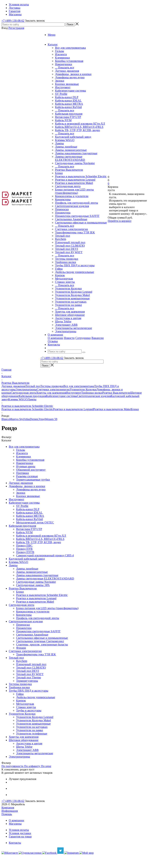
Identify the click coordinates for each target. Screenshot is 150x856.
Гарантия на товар (20, 836)
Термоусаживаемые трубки (33, 479)
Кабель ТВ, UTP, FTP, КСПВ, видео (77, 130)
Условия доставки (20, 833)
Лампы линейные (66, 146)
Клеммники (62, 57)
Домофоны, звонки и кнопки (73, 74)
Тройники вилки (65, 262)
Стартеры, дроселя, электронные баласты (42, 644)
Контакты (15, 842)
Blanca (5, 419)
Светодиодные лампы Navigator (75, 163)
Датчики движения (67, 70)
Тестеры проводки (66, 258)
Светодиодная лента (67, 186)
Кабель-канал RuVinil (68, 107)
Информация (9, 810)
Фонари (21, 647)
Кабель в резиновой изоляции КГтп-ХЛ (80, 123)
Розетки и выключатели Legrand (75, 179)
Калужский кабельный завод (73, 136)
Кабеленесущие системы (70, 90)
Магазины (15, 823)
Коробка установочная (69, 60)
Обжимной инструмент (31, 469)
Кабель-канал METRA (69, 103)
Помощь (6, 814)
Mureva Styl (17, 419)
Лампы (59, 143)
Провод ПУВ (24, 548)
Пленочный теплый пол (70, 242)
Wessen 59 (51, 419)
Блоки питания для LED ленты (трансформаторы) (74, 191)
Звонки (59, 80)
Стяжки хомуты (65, 281)
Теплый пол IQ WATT (68, 252)
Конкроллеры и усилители (71, 196)
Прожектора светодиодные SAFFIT (77, 215)
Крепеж (60, 275)
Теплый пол (62, 235)
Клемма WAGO (64, 140)
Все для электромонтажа (70, 47)
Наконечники (63, 64)
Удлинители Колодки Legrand (73, 291)
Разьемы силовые (27, 476)
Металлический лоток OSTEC (35, 522)
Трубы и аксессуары (28, 710)
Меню (51, 34)
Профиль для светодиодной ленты (76, 202)
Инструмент (62, 87)
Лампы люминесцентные (71, 150)
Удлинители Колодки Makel (72, 295)
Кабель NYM (63, 120)
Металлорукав (64, 278)
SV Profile (61, 93)
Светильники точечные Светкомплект (40, 641)
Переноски (62, 209)
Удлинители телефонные (31, 733)
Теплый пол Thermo (28, 677)
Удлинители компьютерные (72, 298)
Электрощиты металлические (73, 328)
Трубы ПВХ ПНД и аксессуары (75, 265)
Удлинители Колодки (68, 288)
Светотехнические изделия (72, 206)
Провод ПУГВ (25, 552)
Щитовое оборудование (70, 314)
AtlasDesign (31, 419)
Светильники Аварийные (71, 219)
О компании (55, 338)
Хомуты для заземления (70, 311)
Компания (7, 807)
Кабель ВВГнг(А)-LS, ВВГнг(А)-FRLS (79, 126)
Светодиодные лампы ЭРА (33, 585)
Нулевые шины (25, 466)
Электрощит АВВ (66, 324)
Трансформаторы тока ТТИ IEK (75, 232)
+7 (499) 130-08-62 (12, 20)
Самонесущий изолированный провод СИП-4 (45, 555)
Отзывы (53, 341)
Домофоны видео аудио (70, 77)
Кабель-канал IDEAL (68, 100)
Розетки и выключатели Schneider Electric (81, 176)
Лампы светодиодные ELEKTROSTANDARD (70, 158)
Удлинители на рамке (68, 305)
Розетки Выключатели (69, 169)
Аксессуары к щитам (68, 318)
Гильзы (59, 51)
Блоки (59, 173)
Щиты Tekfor (63, 321)
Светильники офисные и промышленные (81, 222)
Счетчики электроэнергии (71, 229)
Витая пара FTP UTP (68, 117)
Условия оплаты (19, 829)
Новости (69, 338)
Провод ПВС (24, 545)
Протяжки (22, 473)
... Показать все (64, 67)
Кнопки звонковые (67, 84)
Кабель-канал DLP (66, 97)
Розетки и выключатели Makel (74, 183)
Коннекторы (63, 199)
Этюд (41, 419)
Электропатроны (65, 331)
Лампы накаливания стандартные (76, 153)
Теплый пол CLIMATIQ (70, 245)
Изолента (61, 54)
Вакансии (97, 338)
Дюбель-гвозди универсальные (74, 272)
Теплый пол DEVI (66, 248)
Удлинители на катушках (71, 301)
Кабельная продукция (68, 113)
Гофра (59, 268)
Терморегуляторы (27, 680)
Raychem (60, 239)
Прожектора (62, 212)
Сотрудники (83, 338)
